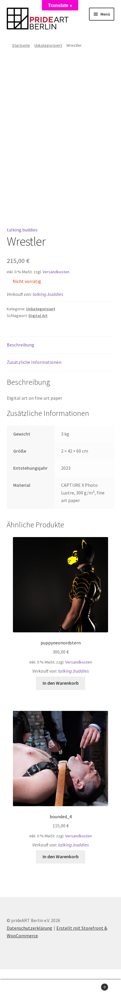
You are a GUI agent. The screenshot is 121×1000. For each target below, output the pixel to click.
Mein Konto (20, 990)
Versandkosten (56, 271)
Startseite (21, 45)
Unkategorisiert (48, 45)
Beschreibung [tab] (20, 345)
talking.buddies (22, 230)
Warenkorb (93, 985)
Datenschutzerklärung (29, 928)
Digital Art (38, 315)
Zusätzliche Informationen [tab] (34, 362)
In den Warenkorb (61, 683)
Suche (60, 990)
